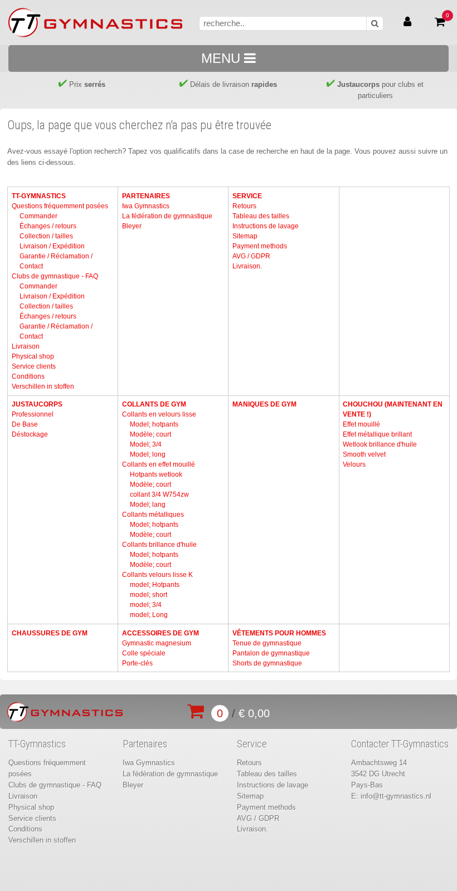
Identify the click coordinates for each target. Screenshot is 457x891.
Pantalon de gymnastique (271, 653)
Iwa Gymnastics (145, 206)
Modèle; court (150, 434)
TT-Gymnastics (39, 196)
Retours (244, 206)
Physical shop (33, 356)
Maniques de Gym (264, 404)
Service (247, 196)
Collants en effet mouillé (158, 464)
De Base (25, 424)
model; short (148, 595)
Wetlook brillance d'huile (380, 444)
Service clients (34, 366)
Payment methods (259, 246)
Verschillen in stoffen (43, 386)
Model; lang (148, 504)
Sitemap (244, 236)
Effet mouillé (361, 424)
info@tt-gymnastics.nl (396, 796)
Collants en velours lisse (159, 414)
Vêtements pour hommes (279, 633)
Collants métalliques (153, 514)
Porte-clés (137, 663)
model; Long (149, 615)
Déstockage (30, 434)
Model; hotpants (154, 424)
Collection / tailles (46, 236)
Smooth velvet (364, 454)
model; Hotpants (154, 585)
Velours (354, 464)
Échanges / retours (48, 226)
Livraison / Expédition (52, 246)
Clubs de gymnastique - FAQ (55, 276)
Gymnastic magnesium (156, 643)
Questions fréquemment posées (60, 206)
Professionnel (33, 414)
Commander (38, 216)
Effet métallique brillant (377, 434)
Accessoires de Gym (160, 633)
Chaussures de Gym (49, 633)
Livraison (26, 346)
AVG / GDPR (251, 256)
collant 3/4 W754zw (159, 494)
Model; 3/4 (146, 444)
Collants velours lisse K (157, 575)
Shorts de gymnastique (267, 663)
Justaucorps (37, 404)
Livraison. (247, 266)
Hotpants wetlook (156, 474)
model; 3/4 (146, 605)
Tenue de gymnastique (267, 643)
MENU (222, 58)
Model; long (148, 454)
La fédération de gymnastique (167, 216)
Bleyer (132, 226)
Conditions (28, 376)
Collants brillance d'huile (159, 545)
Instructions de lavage (265, 226)
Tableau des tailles (260, 216)
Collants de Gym (154, 404)
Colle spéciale (144, 653)
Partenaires (146, 196)
